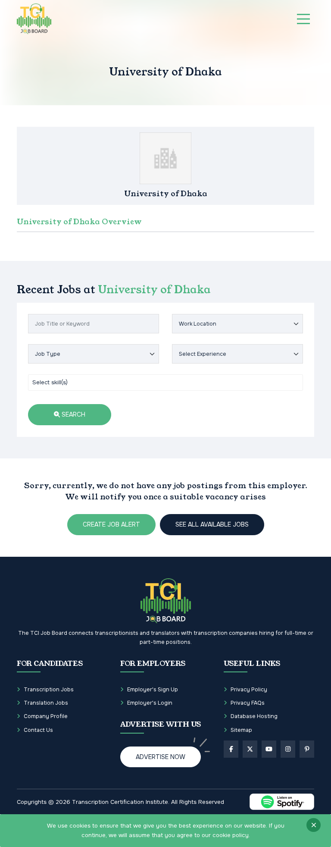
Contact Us (38, 730)
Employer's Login (149, 703)
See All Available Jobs (212, 524)
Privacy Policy (249, 689)
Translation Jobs (46, 703)
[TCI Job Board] (34, 18)
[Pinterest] (307, 749)
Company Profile (46, 716)
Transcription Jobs (49, 689)
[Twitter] (250, 749)
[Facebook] (231, 749)
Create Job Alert (111, 524)
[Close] (313, 825)
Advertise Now (160, 757)
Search (72, 414)
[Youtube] (269, 749)
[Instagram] (288, 749)
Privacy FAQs (248, 703)
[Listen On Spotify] (282, 802)
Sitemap (241, 730)
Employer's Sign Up (152, 689)
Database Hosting (254, 716)
